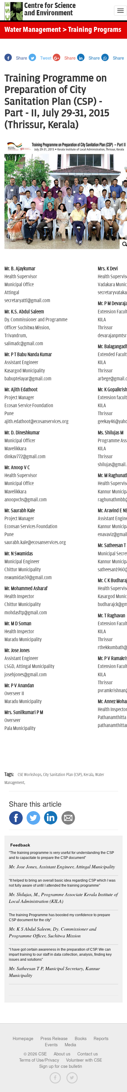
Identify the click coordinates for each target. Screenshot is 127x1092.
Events (51, 1044)
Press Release (54, 1038)
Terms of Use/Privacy (39, 1060)
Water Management (32, 30)
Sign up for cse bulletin (60, 1066)
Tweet (45, 58)
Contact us (87, 1054)
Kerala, (89, 774)
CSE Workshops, (30, 774)
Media (70, 1044)
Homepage (23, 1038)
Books (81, 1038)
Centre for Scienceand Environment (50, 9)
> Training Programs (91, 30)
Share (21, 58)
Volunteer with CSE (84, 1060)
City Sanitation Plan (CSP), (63, 774)
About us (62, 1054)
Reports (101, 1038)
